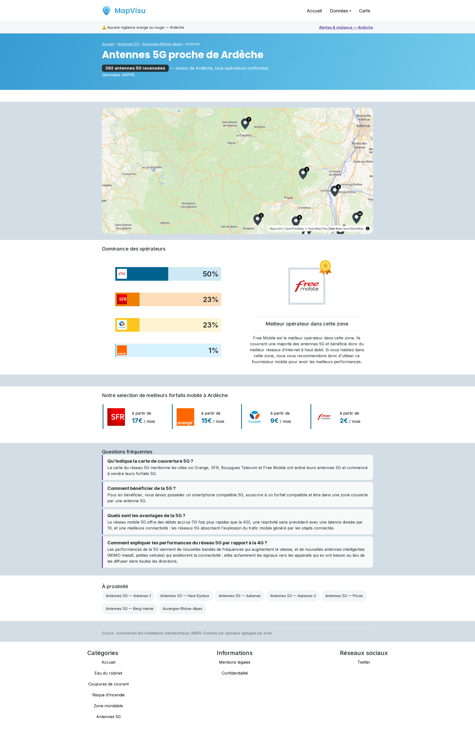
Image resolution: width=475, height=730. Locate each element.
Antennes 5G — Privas (344, 596)
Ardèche (346, 27)
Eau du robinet (108, 673)
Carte (364, 10)
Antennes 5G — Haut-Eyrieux (184, 596)
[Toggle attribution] (368, 228)
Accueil (314, 10)
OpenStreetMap (353, 228)
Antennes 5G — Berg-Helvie (129, 608)
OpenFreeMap (294, 228)
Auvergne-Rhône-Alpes (162, 44)
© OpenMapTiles (316, 228)
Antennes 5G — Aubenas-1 (128, 596)
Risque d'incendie (108, 694)
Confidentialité (235, 673)
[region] (237, 171)
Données (340, 10)
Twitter (363, 662)
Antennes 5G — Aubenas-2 (293, 596)
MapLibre (276, 228)
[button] (245, 123)
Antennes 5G (128, 44)
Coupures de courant (108, 683)
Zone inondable (108, 705)
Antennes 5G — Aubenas (240, 596)
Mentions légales (234, 662)
